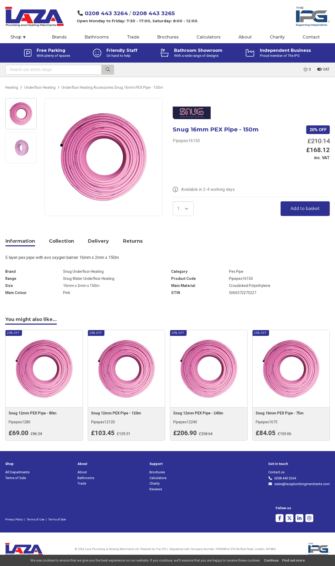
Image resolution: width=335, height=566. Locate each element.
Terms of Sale (15, 478)
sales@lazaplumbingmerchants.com (301, 484)
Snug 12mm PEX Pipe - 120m (116, 413)
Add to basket (305, 208)
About (245, 37)
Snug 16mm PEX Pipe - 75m (280, 413)
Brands (59, 37)
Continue (271, 560)
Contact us (276, 472)
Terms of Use (35, 519)
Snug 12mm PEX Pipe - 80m (33, 413)
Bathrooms (97, 37)
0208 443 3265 (153, 13)
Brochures (168, 37)
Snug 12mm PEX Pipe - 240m (198, 413)
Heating (11, 87)
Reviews (155, 489)
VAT (326, 69)
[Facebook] (279, 519)
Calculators (209, 37)
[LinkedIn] (299, 519)
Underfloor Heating (39, 87)
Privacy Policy (14, 519)
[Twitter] (289, 519)
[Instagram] (309, 519)
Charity (277, 37)
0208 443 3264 (106, 13)
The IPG (161, 549)
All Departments (17, 472)
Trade (133, 37)
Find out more (293, 560)
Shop (18, 37)
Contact (311, 37)
